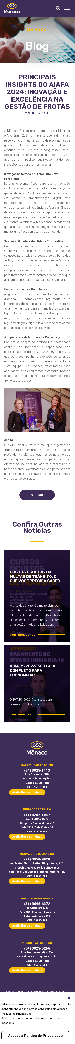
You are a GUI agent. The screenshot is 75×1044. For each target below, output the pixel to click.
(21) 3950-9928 (37, 859)
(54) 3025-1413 (37, 770)
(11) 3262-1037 (37, 815)
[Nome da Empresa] (12, 8)
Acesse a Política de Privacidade (35, 1036)
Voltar (37, 495)
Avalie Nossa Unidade (27, 792)
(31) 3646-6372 (37, 904)
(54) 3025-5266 (37, 948)
